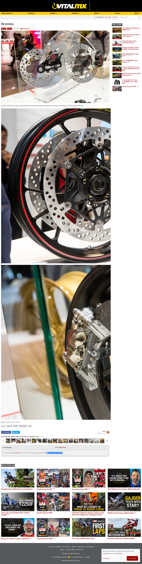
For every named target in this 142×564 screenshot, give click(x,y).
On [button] (85, 557)
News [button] (96, 13)
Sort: (56, 447)
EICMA (15, 426)
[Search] (139, 17)
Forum (117, 13)
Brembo (9, 426)
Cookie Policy (81, 546)
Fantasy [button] (31, 13)
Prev (4, 28)
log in (18, 453)
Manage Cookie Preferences (71, 553)
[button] (55, 67)
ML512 (104, 431)
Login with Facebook (55, 453)
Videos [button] (53, 13)
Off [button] (88, 557)
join (14, 453)
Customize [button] (106, 558)
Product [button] (75, 13)
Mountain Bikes (70, 549)
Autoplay (26, 28)
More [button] (137, 13)
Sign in (115, 17)
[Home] (69, 6)
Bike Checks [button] (7, 13)
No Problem (132, 558)
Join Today (108, 17)
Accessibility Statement (60, 557)
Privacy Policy (66, 546)
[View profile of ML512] (108, 432)
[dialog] (120, 555)
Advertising (90, 546)
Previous (3, 441)
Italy (30, 426)
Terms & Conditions (55, 546)
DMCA (74, 546)
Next (9, 28)
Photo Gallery (23, 426)
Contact (62, 549)
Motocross (79, 549)
